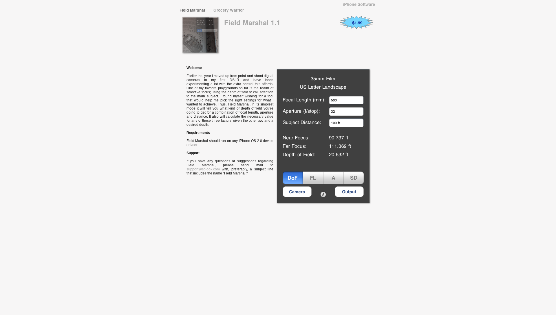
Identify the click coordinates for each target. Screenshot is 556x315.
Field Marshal (193, 10)
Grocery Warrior (228, 10)
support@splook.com (203, 169)
